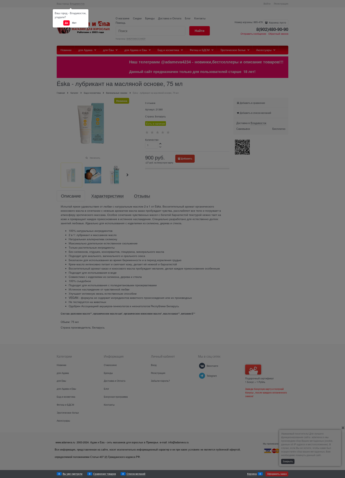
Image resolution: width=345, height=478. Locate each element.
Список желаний (136, 473)
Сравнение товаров (104, 473)
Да (66, 23)
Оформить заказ (277, 474)
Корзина (252, 473)
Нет (74, 23)
